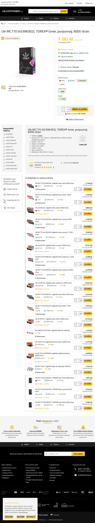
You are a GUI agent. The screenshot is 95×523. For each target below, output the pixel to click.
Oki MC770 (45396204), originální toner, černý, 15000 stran (53, 196)
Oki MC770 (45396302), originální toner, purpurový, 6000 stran (54, 271)
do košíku (87, 189)
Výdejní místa (6, 470)
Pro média (53, 478)
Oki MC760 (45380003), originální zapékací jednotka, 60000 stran (52, 354)
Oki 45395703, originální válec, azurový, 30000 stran (52, 245)
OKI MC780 (9, 159)
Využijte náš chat (12, 189)
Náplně (26, 18)
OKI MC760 (9, 134)
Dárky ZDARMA (30, 470)
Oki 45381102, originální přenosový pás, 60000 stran (53, 342)
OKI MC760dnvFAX (11, 143)
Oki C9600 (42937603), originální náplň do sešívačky (52, 330)
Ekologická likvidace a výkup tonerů (34, 476)
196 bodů (61, 405)
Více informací (23, 512)
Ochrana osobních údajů (57, 473)
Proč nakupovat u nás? (33, 468)
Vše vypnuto (31, 517)
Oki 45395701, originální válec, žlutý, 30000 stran (51, 319)
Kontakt (79, 3)
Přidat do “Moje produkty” (76, 119)
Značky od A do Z (7, 473)
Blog (27, 482)
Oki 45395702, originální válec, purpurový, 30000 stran (53, 283)
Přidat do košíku (79, 109)
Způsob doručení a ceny (9, 468)
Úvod (4, 24)
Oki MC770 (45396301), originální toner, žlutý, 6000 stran (54, 294)
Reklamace (5, 478)
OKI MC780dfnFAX (11, 165)
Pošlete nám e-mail (13, 195)
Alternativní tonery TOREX (34, 473)
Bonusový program (8, 475)
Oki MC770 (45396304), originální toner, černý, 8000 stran (54, 183)
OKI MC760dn (10, 137)
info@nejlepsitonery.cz (85, 475)
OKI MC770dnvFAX (11, 156)
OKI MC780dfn (10, 162)
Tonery (23, 24)
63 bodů (61, 380)
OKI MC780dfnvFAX (11, 169)
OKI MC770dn (10, 150)
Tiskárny (56, 18)
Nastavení (20, 517)
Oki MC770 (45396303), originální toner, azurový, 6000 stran (53, 220)
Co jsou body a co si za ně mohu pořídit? (71, 71)
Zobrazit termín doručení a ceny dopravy (71, 60)
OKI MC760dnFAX (11, 140)
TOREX (40, 136)
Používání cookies (55, 470)
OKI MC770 (9, 147)
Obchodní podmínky (55, 475)
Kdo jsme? (53, 468)
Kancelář (71, 18)
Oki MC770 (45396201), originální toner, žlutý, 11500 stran (53, 307)
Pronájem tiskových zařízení (34, 480)
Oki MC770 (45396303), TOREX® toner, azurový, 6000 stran (53, 390)
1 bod (60, 186)
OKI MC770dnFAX (11, 153)
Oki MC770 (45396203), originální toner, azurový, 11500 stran (54, 233)
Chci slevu (78, 453)
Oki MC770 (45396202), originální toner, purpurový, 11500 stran (54, 258)
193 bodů (63, 394)
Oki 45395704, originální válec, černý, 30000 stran (52, 208)
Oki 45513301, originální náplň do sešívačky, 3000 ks (52, 366)
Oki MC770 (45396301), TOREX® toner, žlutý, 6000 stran (54, 402)
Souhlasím (9, 517)
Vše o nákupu (69, 3)
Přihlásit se (89, 3)
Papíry (41, 18)
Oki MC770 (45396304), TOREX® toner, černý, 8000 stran (54, 378)
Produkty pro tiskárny (13, 24)
